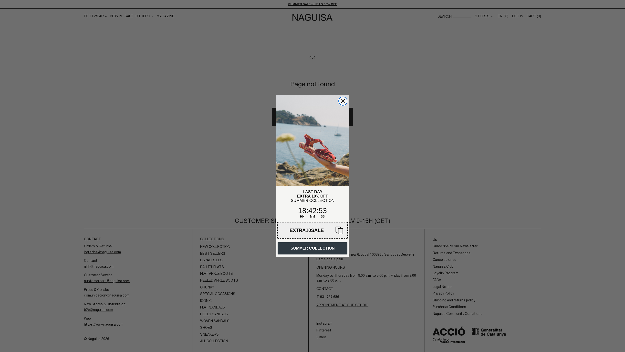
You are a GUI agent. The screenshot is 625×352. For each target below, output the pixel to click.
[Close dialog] (343, 101)
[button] (312, 230)
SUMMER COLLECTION (313, 248)
